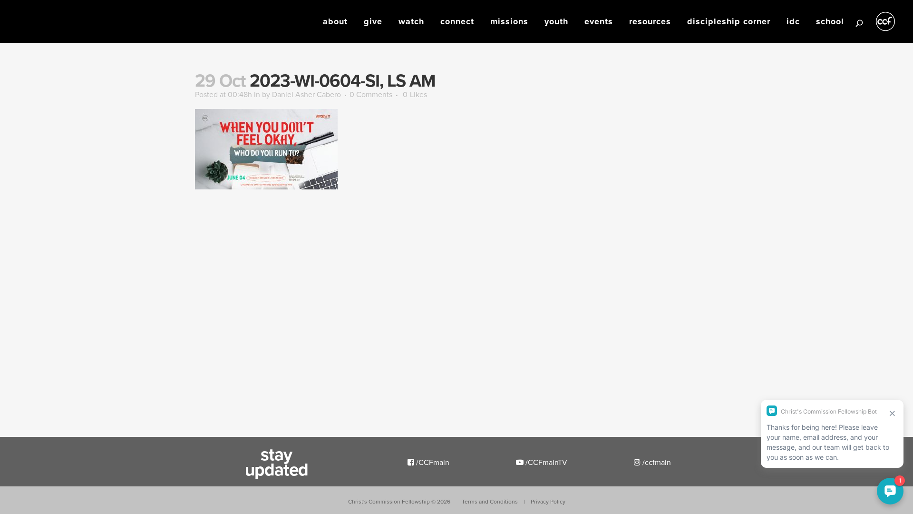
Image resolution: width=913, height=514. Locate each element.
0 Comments (371, 94)
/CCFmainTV (545, 462)
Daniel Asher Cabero (306, 94)
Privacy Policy (548, 501)
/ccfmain (656, 462)
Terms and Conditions (490, 501)
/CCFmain (431, 462)
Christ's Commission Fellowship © (399, 501)
